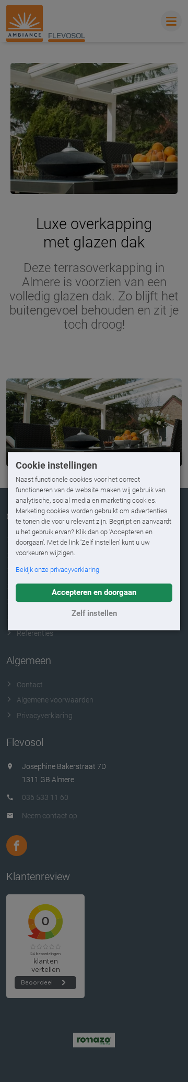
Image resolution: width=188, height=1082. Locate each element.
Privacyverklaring (45, 715)
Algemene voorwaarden (55, 700)
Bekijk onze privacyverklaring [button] (57, 570)
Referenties (35, 633)
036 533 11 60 (45, 797)
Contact (30, 684)
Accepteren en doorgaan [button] (94, 592)
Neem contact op (49, 816)
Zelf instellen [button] (94, 613)
